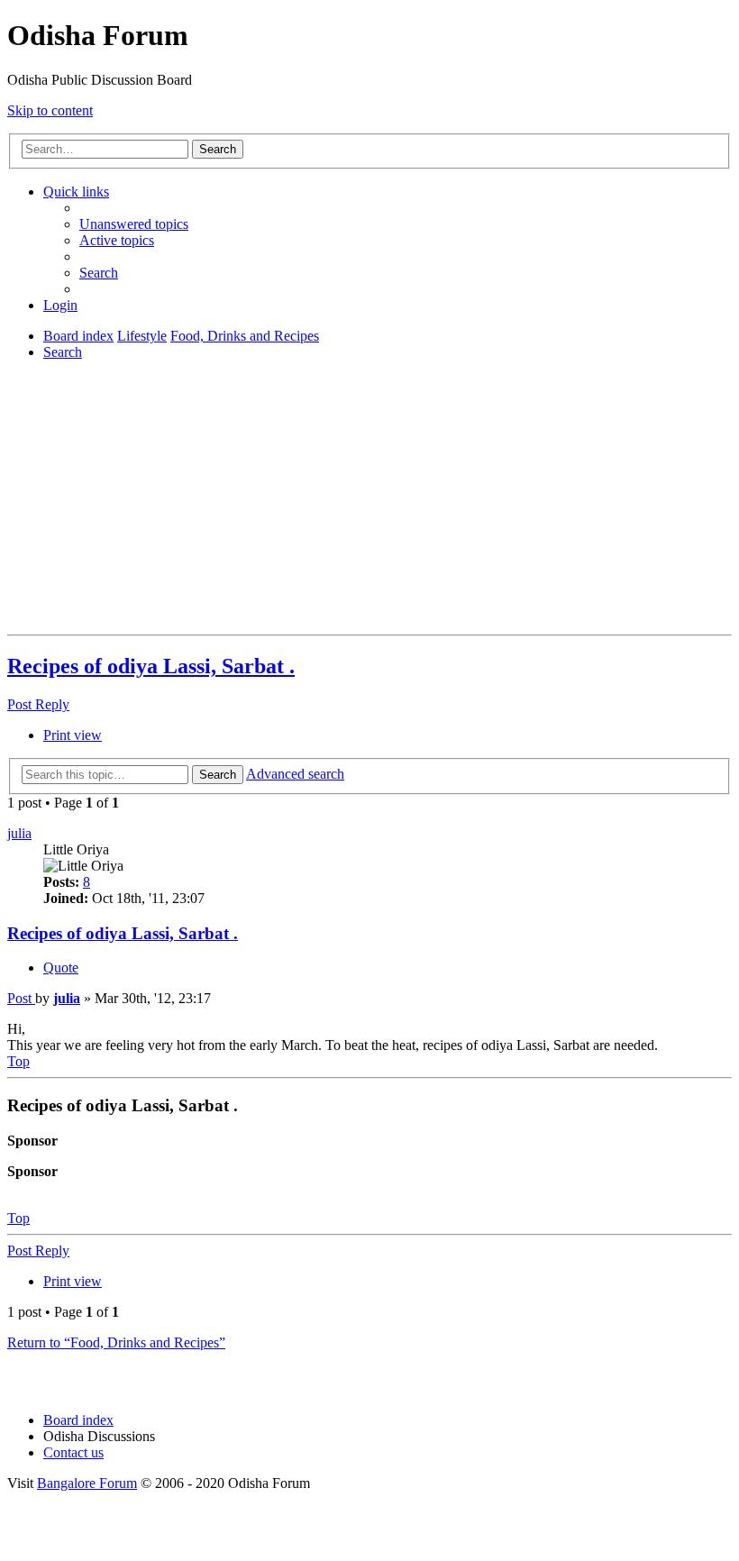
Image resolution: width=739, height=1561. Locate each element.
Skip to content (50, 110)
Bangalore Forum (87, 1483)
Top (18, 1218)
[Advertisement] (369, 501)
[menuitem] (133, 224)
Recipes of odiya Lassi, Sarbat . (151, 666)
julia (19, 833)
